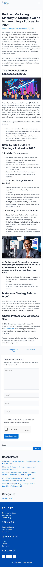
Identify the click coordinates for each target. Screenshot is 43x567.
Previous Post (13, 350)
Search (4, 445)
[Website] (21, 412)
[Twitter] (7, 556)
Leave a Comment (8, 29)
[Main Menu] (39, 3)
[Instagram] (10, 556)
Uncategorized (7, 498)
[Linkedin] (3, 556)
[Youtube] (14, 556)
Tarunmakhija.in (9, 329)
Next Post (30, 349)
